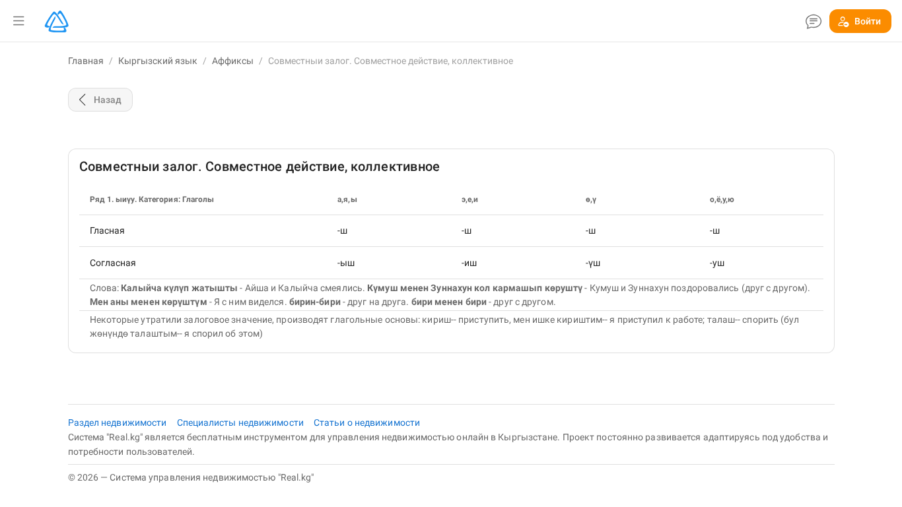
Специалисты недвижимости (241, 422)
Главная (86, 60)
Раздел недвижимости (118, 422)
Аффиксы (233, 60)
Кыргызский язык (157, 60)
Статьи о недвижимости (367, 422)
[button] (18, 21)
